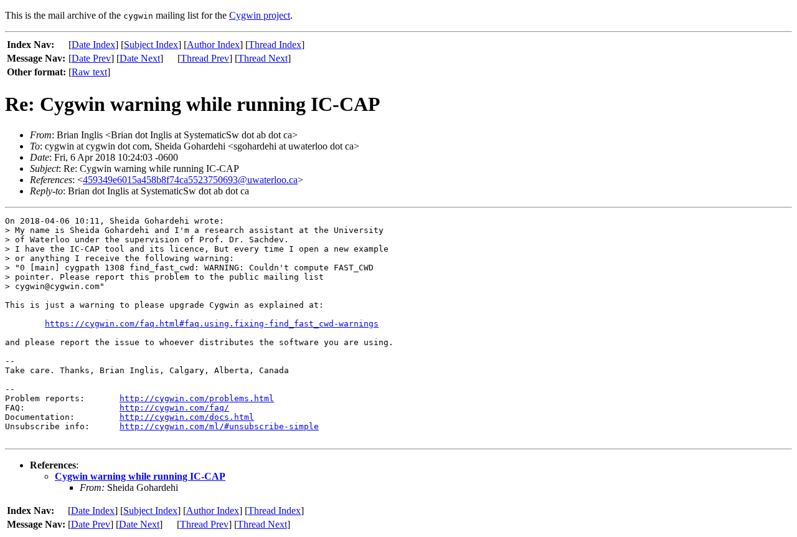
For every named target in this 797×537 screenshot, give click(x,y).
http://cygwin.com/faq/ (174, 407)
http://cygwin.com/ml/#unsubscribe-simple (219, 426)
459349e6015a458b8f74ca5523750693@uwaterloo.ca (190, 179)
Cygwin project (259, 15)
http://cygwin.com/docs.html (187, 417)
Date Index (93, 44)
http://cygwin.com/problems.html (197, 398)
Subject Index (151, 44)
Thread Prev (205, 58)
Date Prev (91, 58)
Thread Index (274, 44)
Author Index (213, 44)
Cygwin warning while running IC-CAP (140, 476)
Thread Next (263, 58)
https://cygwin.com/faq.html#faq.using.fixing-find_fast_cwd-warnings (212, 323)
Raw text (89, 72)
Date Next (140, 58)
